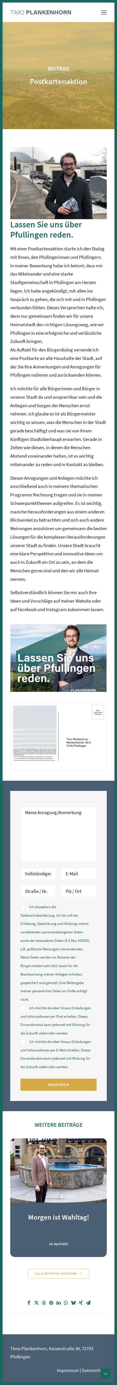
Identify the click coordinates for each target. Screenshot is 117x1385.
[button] (104, 12)
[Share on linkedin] (58, 1302)
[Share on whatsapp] (65, 1302)
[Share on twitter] (36, 1302)
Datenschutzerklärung (37, 915)
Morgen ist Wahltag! (58, 1217)
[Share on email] (88, 1302)
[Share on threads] (43, 1302)
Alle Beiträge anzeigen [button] (56, 1273)
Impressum (68, 1370)
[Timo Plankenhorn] (40, 12)
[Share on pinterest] (51, 1302)
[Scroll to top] (106, 1373)
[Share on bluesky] (73, 1302)
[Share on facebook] (29, 1302)
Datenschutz (94, 1370)
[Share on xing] (80, 1302)
